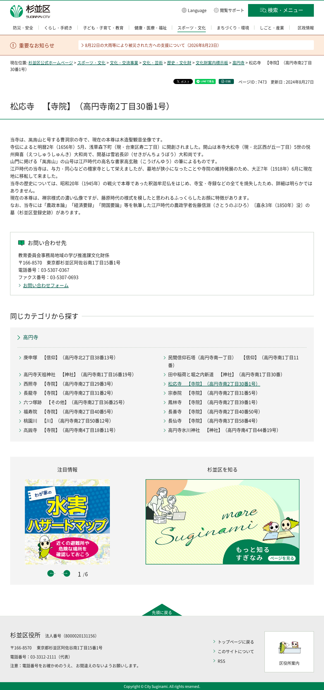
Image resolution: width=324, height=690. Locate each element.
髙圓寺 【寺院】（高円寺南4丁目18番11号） (71, 430)
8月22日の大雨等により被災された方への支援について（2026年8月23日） (153, 45)
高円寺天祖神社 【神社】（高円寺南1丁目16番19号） (80, 374)
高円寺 (238, 62)
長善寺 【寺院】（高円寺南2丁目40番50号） (215, 411)
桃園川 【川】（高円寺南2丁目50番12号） (69, 420)
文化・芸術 (153, 62)
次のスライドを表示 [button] (67, 573)
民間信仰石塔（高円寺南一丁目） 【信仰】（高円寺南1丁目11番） (233, 361)
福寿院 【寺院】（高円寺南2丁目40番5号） (70, 411)
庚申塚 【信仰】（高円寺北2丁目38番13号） (71, 357)
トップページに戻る (236, 642)
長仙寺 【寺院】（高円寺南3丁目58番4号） (214, 420)
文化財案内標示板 (212, 62)
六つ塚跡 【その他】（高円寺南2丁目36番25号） (75, 402)
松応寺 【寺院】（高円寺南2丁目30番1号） (214, 383)
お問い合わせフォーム (46, 285)
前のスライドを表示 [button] (50, 573)
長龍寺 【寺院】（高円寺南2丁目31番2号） (70, 392)
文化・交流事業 (124, 62)
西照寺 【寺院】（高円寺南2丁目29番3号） (70, 383)
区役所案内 (289, 663)
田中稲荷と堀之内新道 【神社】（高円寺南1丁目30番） (226, 374)
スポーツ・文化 (91, 62)
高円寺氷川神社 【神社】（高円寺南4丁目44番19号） (224, 430)
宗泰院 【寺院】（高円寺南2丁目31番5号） (214, 392)
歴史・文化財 (179, 62)
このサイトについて (236, 651)
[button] (194, 10)
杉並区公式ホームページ (50, 62)
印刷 (228, 81)
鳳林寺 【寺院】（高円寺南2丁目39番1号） (214, 402)
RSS (221, 661)
